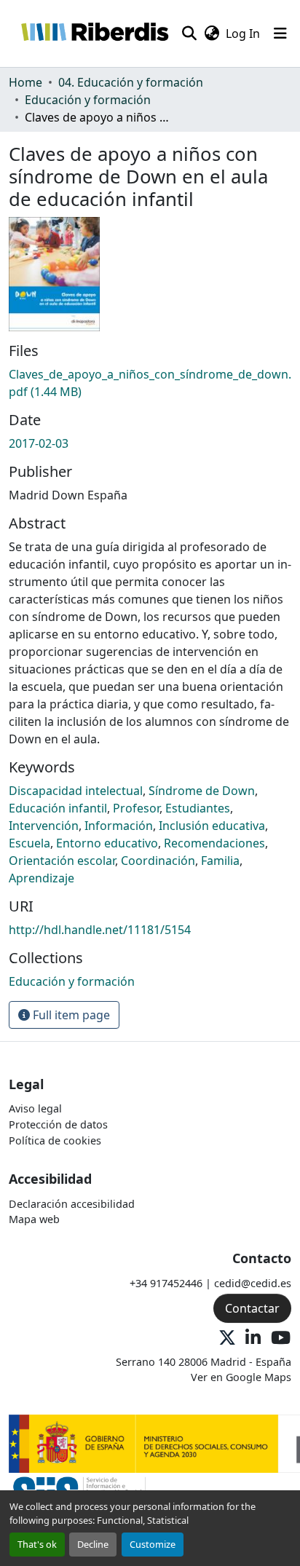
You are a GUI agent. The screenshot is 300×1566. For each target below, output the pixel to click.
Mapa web (34, 1219)
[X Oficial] (227, 1338)
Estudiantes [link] (197, 808)
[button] (94, 33)
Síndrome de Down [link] (202, 791)
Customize (152, 1544)
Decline (92, 1544)
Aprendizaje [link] (41, 878)
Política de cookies (55, 1140)
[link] (150, 382)
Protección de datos (58, 1124)
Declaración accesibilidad (72, 1204)
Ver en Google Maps (241, 1377)
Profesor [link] (136, 808)
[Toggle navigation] (280, 33)
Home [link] (25, 82)
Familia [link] (220, 861)
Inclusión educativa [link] (212, 826)
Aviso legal (35, 1108)
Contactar (252, 1308)
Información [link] (118, 826)
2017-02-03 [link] (38, 443)
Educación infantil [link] (58, 808)
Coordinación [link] (158, 861)
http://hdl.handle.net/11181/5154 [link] (100, 930)
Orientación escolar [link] (62, 861)
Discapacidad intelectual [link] (76, 791)
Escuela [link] (29, 843)
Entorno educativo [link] (107, 843)
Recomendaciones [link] (214, 843)
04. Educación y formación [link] (130, 82)
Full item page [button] (70, 1015)
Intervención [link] (44, 826)
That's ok (37, 1544)
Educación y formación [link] (88, 100)
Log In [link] (243, 33)
